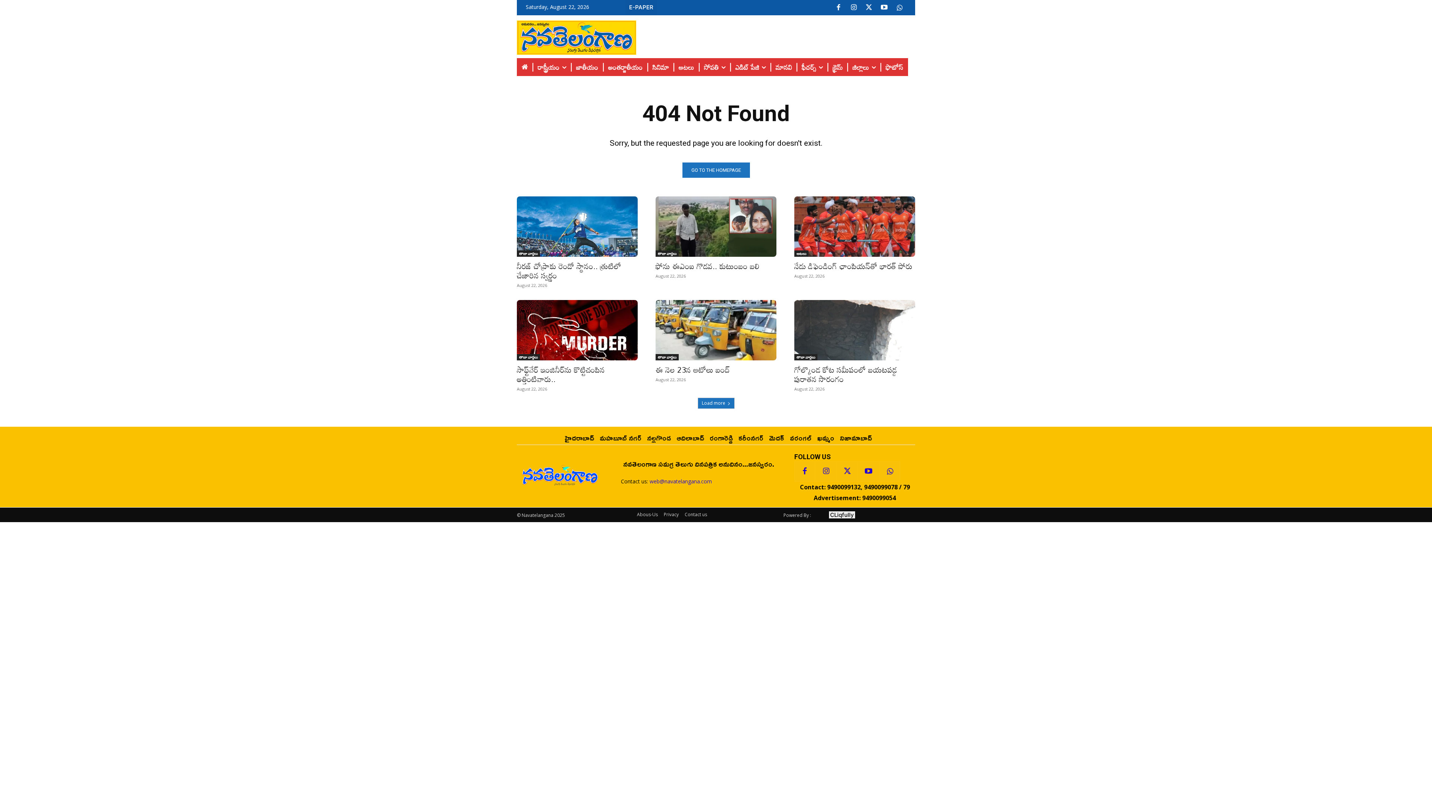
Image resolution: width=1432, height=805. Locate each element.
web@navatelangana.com (681, 481)
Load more (713, 403)
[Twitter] (869, 8)
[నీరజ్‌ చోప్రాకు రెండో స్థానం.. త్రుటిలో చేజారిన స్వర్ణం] (577, 226)
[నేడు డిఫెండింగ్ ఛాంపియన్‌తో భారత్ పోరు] (854, 226)
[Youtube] (884, 8)
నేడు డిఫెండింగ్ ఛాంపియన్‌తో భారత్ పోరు (853, 266)
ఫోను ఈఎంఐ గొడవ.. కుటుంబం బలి (708, 266)
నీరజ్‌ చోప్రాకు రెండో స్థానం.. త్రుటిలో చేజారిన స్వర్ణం (569, 270)
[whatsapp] (899, 8)
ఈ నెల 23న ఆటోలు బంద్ (693, 370)
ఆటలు (801, 253)
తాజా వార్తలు (528, 253)
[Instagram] (853, 8)
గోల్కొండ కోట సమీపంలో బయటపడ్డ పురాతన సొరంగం (845, 374)
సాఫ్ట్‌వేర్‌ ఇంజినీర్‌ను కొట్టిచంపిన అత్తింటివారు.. (561, 374)
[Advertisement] (775, 36)
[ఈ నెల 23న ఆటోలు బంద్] (716, 330)
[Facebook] (838, 8)
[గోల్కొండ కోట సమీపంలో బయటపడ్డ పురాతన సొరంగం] (854, 330)
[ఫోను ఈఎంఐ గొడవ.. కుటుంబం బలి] (716, 226)
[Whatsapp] (889, 471)
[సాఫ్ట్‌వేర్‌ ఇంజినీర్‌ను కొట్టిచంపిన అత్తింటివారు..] (577, 330)
